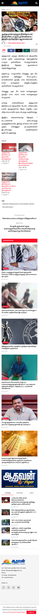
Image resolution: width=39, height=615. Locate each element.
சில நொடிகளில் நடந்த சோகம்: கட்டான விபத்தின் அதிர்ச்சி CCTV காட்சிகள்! (23, 512)
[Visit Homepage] (19, 3)
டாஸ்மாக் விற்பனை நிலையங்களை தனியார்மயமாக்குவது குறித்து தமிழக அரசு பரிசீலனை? (23, 501)
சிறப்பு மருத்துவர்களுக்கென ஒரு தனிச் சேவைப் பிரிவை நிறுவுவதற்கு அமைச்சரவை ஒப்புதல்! (19, 274)
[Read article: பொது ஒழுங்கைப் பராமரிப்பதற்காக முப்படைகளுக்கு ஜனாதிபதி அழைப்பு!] (19, 408)
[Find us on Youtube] (18, 587)
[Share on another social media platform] (34, 50)
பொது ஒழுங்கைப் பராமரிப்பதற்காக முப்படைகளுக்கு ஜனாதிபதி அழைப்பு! (16, 423)
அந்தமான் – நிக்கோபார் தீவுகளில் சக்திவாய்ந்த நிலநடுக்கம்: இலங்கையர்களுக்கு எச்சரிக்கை (26, 159)
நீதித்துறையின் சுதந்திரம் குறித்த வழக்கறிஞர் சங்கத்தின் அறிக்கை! (19, 347)
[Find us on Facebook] (4, 587)
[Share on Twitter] (19, 50)
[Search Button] (36, 3)
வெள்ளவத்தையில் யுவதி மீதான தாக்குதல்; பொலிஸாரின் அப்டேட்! (24, 542)
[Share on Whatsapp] (26, 50)
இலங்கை (5, 268)
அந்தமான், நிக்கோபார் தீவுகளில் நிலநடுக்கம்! (6, 156)
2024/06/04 (7, 46)
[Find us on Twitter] (9, 587)
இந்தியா (9, 9)
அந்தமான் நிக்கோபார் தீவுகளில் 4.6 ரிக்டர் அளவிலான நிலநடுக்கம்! (9, 186)
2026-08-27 (5, 279)
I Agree (31, 612)
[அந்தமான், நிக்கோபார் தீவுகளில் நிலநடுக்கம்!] (9, 147)
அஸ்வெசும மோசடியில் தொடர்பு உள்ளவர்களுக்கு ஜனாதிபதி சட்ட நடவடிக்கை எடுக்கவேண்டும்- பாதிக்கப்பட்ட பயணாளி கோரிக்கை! (18, 385)
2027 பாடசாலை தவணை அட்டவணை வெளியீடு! (21, 521)
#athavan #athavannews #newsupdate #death (18, 204)
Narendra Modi (8, 207)
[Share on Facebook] (11, 50)
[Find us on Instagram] (13, 587)
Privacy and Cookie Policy (16, 612)
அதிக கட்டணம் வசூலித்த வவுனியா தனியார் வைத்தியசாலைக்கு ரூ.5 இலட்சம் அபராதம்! (24, 531)
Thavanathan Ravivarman (16, 43)
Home (3, 9)
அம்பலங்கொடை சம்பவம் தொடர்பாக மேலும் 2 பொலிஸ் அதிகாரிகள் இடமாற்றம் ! (19, 311)
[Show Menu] (3, 3)
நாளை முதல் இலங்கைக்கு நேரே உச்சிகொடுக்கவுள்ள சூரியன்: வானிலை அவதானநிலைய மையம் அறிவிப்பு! (17, 460)
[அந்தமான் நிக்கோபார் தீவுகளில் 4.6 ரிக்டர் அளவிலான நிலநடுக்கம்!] (9, 176)
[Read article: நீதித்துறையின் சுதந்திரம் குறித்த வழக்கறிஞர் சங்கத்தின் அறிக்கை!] (19, 332)
